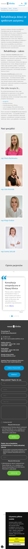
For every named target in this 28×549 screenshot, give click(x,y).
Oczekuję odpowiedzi (7, 422)
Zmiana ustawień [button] (17, 544)
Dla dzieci (15, 8)
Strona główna (4, 8)
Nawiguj (14, 374)
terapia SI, (5, 101)
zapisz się (14, 473)
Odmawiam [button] (16, 541)
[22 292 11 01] (22, 3)
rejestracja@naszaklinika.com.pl (15, 338)
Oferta (10, 8)
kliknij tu (11, 306)
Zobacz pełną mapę (14, 368)
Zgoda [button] (16, 538)
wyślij (14, 437)
